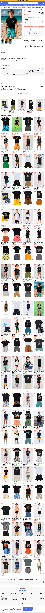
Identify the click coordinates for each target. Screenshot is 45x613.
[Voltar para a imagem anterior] (2, 23)
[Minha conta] (39, 2)
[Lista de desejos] (41, 2)
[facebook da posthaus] (20, 590)
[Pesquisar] (9, 2)
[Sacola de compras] (43, 2)
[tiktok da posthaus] (25, 590)
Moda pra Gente (23, 598)
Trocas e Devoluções (14, 596)
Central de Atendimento (14, 595)
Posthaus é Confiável (14, 599)
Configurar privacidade (37, 608)
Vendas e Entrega (3, 595)
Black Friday (32, 597)
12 (42, 21)
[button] (22, 65)
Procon (12, 598)
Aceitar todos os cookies (28, 608)
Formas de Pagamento (4, 597)
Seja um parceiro (23, 597)
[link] (29, 11)
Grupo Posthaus (23, 596)
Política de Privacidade (30, 584)
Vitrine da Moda (33, 596)
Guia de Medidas (33, 595)
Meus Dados (40, 595)
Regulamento (2, 596)
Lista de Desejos (41, 597)
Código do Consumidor (14, 597)
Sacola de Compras (41, 598)
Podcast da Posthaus (24, 599)
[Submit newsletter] (43, 582)
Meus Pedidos (40, 596)
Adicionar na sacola (34, 26)
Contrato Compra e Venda (4, 599)
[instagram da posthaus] (22, 590)
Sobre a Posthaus (23, 595)
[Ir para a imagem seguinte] (21, 23)
